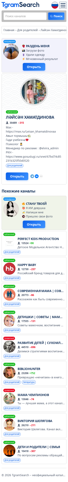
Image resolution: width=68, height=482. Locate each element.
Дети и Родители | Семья (39, 447)
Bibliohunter (29, 369)
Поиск (58, 16)
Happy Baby (27, 265)
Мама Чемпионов (33, 395)
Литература (28, 382)
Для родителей (14, 165)
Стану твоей (36, 203)
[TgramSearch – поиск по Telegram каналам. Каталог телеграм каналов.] (20, 5)
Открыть (34, 67)
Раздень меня (37, 46)
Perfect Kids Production (38, 239)
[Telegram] (32, 176)
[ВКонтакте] (37, 176)
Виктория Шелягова (35, 421)
